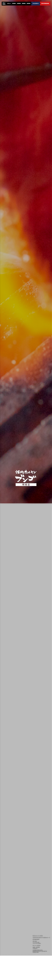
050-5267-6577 (36, 939)
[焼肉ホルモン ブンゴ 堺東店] (4, 4)
